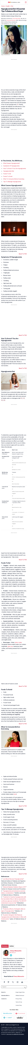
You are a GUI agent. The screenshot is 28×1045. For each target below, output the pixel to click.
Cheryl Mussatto (15, 951)
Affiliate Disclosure (20, 995)
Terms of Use (19, 1002)
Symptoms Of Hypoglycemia (11, 166)
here (15, 794)
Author (11, 946)
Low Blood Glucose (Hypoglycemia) (13, 879)
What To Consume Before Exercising (13, 179)
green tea (10, 646)
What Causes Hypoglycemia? (11, 163)
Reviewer (5, 946)
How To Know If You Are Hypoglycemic (14, 168)
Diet (12, 6)
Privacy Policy (19, 998)
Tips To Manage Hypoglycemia (12, 181)
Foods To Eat (7, 173)
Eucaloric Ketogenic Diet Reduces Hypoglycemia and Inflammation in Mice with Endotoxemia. (13, 917)
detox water (18, 642)
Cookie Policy (19, 1005)
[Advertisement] (14, 75)
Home (3, 6)
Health (8, 6)
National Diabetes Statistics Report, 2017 (14, 887)
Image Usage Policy (20, 992)
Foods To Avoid (7, 176)
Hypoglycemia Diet (8, 171)
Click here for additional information (15, 1034)
